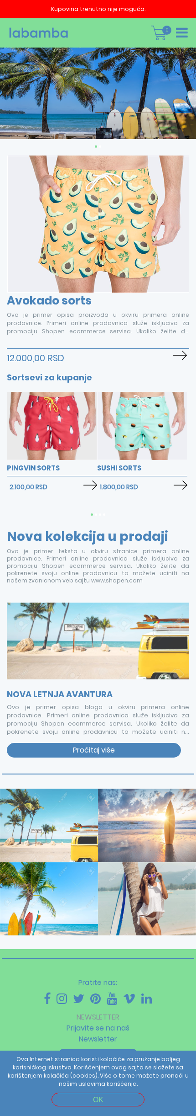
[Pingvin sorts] (52, 458)
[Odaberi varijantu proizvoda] (180, 356)
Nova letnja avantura (60, 694)
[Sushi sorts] (142, 458)
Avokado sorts (49, 301)
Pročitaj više (94, 750)
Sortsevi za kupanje (49, 377)
